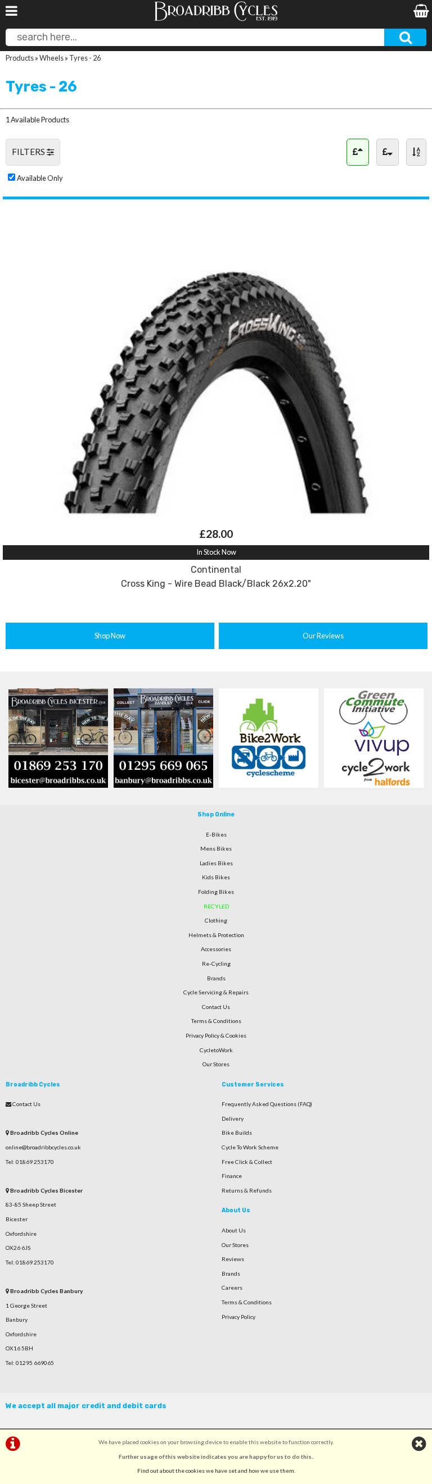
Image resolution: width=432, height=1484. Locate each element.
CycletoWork (216, 1050)
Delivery (233, 1118)
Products (20, 57)
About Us (234, 1230)
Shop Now (109, 635)
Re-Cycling (216, 963)
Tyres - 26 (85, 57)
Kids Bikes (216, 877)
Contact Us (216, 1006)
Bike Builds (237, 1132)
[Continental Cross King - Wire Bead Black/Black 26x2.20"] (216, 518)
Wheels (51, 57)
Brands (216, 978)
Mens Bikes (216, 848)
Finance (232, 1175)
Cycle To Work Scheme (250, 1147)
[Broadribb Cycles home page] (216, 19)
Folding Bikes (216, 891)
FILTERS (29, 152)
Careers (232, 1287)
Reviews (233, 1258)
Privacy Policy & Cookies (216, 1035)
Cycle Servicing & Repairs (216, 992)
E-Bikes (216, 834)
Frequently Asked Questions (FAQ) (267, 1104)
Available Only (40, 177)
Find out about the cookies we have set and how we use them (215, 1470)
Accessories (216, 949)
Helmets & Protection (216, 935)
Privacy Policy (238, 1316)
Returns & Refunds (247, 1190)
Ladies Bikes (216, 863)
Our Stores (216, 1064)
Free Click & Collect (247, 1161)
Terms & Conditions (216, 1020)
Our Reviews (323, 635)
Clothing (216, 920)
